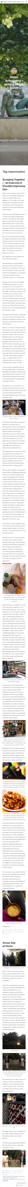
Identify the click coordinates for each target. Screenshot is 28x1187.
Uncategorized (19, 929)
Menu (15, 99)
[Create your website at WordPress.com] (14, 2)
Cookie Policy (5, 1180)
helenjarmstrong (8, 929)
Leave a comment (8, 931)
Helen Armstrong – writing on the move (14, 82)
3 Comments (7, 1172)
